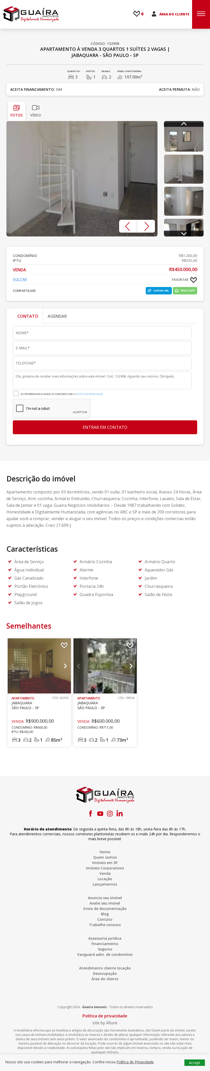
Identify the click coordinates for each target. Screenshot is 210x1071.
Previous (128, 226)
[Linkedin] (120, 813)
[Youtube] (100, 813)
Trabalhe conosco (105, 924)
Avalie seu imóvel (105, 903)
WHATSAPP (188, 290)
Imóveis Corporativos (105, 868)
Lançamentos (105, 884)
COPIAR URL (161, 290)
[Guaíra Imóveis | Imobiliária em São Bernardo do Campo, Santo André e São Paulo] (31, 14)
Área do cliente (104, 978)
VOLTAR (20, 279)
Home (105, 851)
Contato (104, 919)
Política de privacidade (104, 1016)
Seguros (105, 949)
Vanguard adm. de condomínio (105, 954)
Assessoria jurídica (104, 938)
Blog (105, 913)
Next (146, 226)
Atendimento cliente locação (105, 968)
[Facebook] (90, 813)
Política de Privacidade (89, 394)
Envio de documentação (105, 908)
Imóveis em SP (105, 862)
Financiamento (104, 943)
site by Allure (104, 1023)
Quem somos (105, 857)
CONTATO (27, 316)
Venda (105, 873)
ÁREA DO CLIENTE (174, 14)
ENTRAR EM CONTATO (105, 427)
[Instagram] (110, 813)
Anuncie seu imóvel (105, 897)
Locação (105, 878)
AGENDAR (57, 316)
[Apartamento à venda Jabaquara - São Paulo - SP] (82, 178)
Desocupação (105, 973)
